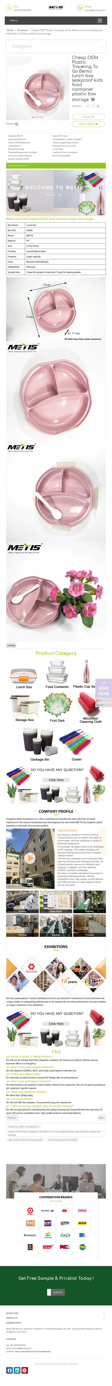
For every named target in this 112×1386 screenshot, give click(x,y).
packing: (12, 139)
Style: (55, 139)
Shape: (11, 149)
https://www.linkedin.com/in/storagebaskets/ (33, 1351)
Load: (55, 149)
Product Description (18, 166)
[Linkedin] (17, 1370)
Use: (55, 152)
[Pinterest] (24, 1370)
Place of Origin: (15, 156)
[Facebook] (9, 1370)
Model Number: (15, 159)
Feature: (12, 152)
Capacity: (12, 146)
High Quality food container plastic (25, 1140)
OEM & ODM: (14, 143)
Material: (12, 136)
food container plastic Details (62, 1140)
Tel (100, 700)
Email (101, 705)
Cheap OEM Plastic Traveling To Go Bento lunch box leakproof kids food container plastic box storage (54, 1133)
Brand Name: (59, 156)
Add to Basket (87, 124)
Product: (57, 146)
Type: (55, 143)
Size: (55, 136)
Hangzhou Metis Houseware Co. (23, 1127)
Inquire (87, 117)
